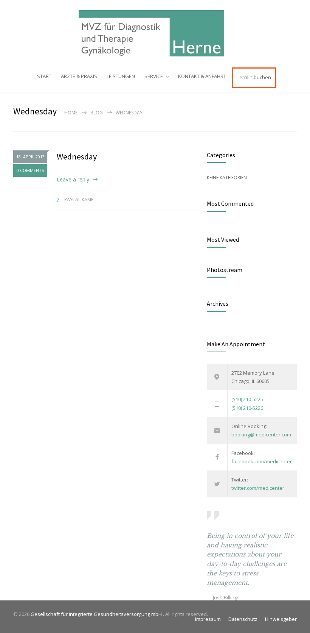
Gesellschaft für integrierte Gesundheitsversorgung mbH (97, 614)
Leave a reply (73, 179)
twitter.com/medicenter (257, 488)
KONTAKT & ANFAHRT (202, 76)
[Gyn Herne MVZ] (155, 33)
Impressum (208, 619)
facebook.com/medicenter (261, 461)
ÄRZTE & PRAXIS (79, 76)
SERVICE (153, 76)
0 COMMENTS (30, 170)
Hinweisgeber (281, 619)
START (44, 76)
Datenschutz (242, 619)
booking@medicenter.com (261, 434)
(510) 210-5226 (247, 408)
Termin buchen (254, 77)
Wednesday (77, 156)
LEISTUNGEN (121, 76)
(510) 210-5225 (247, 399)
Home (71, 112)
